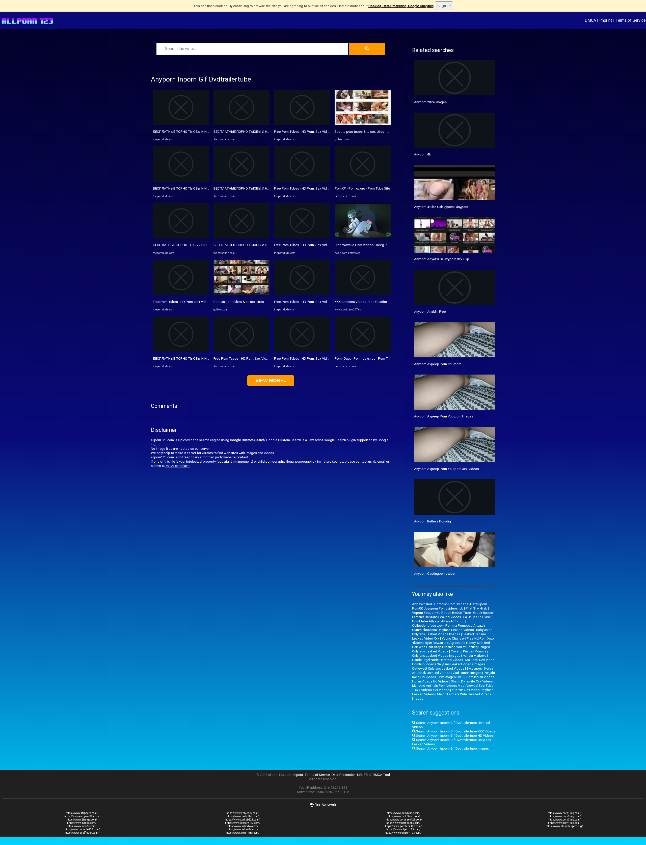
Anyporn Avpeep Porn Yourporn (437, 364)
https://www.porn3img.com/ (564, 819)
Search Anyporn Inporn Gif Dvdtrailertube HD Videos (454, 735)
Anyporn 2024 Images (430, 102)
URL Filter (364, 775)
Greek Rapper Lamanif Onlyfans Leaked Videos (453, 615)
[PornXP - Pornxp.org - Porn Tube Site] (363, 180)
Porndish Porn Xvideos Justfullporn (460, 604)
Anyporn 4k (422, 154)
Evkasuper (474, 668)
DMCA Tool (381, 775)
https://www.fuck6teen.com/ (403, 816)
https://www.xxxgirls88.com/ (242, 832)
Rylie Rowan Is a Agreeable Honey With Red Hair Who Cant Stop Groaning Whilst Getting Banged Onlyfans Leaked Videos (451, 647)
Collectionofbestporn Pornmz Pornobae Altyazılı (448, 625)
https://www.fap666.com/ (81, 826)
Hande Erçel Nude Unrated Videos (437, 660)
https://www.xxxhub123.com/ (242, 819)
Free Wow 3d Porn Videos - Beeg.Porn (363, 245)
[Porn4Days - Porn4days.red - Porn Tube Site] (363, 351)
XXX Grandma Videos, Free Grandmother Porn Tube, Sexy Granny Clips (387, 302)
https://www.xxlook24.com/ (242, 829)
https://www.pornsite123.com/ (82, 829)
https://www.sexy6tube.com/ (403, 813)
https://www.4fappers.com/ (82, 813)
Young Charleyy (453, 638)
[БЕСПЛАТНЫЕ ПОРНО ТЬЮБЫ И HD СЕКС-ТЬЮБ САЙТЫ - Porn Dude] (181, 124)
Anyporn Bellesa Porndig (432, 521)
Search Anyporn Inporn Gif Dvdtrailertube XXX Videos (455, 731)
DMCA (590, 20)
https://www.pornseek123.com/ (403, 819)
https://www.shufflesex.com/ (82, 832)
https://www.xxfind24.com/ (242, 826)
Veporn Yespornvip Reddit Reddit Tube (441, 613)
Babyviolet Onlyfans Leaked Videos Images (452, 632)
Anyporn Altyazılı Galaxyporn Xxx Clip (441, 259)
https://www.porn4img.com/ (564, 823)
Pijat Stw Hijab (476, 608)
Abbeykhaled (422, 604)
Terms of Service (630, 20)
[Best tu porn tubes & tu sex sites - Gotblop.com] (363, 124)
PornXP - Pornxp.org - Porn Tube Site (362, 188)
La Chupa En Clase (477, 617)
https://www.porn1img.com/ (564, 813)
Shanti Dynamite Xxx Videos (472, 681)
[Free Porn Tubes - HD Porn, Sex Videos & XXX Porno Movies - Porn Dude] (181, 294)
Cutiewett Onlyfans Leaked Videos (438, 668)
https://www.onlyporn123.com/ (403, 832)
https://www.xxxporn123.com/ (242, 823)
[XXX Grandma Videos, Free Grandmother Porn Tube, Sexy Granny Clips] (363, 294)
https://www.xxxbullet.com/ (243, 816)
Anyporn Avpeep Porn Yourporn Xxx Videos (446, 469)
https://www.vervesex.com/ (242, 813)
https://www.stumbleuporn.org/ (564, 826)
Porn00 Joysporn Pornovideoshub (437, 608)
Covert (456, 651)
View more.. (270, 380)
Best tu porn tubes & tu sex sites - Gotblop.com (370, 131)
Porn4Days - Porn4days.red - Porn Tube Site (367, 358)
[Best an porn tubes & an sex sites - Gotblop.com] (241, 294)
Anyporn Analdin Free (430, 311)
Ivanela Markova (474, 655)
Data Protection (344, 775)
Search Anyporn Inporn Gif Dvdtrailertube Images (452, 748)
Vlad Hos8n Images (466, 673)
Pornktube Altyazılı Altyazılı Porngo (438, 621)
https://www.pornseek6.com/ (403, 823)
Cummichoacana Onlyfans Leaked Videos (443, 630)
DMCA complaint (177, 466)
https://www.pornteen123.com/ (403, 826)
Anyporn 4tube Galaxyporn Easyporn (441, 207)
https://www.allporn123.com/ (403, 829)
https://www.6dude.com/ (81, 823)
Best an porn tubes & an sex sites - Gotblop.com (249, 302)
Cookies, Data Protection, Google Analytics (401, 6)
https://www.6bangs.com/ (82, 819)
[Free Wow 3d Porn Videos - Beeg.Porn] (363, 237)
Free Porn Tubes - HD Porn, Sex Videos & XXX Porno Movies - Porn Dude (207, 302)
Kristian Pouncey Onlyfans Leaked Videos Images (450, 653)
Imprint (605, 20)
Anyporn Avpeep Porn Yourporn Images (443, 416)
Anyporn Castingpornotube (434, 573)
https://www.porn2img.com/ (564, 816)
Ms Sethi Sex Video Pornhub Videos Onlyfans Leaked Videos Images (453, 662)
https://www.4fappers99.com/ (81, 816)
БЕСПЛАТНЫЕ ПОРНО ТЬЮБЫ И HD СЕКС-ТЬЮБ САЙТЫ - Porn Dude (206, 131)
